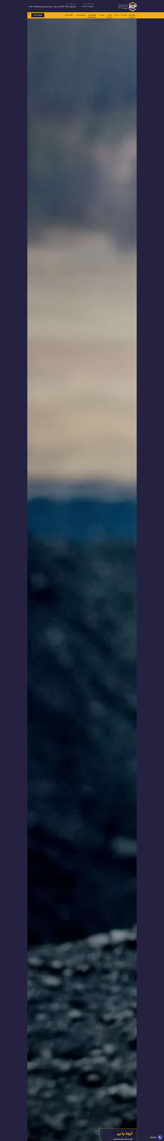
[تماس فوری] (160, 1137)
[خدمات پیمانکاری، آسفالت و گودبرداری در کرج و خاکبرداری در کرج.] (127, 7)
